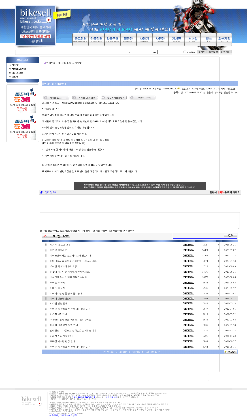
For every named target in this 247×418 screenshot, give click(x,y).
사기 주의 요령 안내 (60, 244)
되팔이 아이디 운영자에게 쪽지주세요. (70, 271)
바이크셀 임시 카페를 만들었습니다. (68, 277)
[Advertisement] (139, 72)
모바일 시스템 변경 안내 (62, 341)
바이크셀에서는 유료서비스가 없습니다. (70, 255)
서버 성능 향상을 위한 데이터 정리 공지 (70, 308)
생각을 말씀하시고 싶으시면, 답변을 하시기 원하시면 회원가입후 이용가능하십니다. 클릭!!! (87, 230)
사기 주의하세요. (58, 250)
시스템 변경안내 (58, 314)
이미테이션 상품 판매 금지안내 (66, 293)
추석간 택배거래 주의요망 (63, 266)
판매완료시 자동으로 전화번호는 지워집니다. (73, 261)
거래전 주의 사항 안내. (61, 336)
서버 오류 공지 (57, 282)
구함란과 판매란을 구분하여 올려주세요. (71, 319)
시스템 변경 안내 (58, 303)
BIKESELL (149, 88)
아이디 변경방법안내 (61, 298)
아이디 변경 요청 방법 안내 (64, 325)
